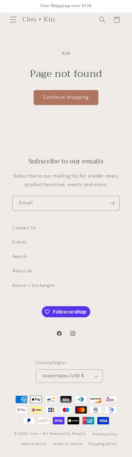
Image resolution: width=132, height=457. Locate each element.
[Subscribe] (112, 203)
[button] (13, 20)
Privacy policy (105, 434)
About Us (22, 271)
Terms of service (67, 444)
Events (19, 242)
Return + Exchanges (33, 285)
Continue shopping (66, 97)
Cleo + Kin (39, 434)
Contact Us (24, 228)
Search (19, 256)
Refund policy (34, 444)
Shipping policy (102, 444)
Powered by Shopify (67, 434)
